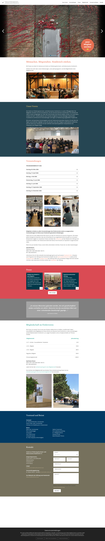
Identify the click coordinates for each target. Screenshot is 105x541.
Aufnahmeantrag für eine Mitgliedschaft (46, 367)
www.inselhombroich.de (63, 256)
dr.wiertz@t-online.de (45, 472)
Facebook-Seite (68, 255)
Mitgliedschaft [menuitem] (85, 2)
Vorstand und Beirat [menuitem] (94, 2)
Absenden (57, 490)
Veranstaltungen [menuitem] (72, 2)
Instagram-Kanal (43, 258)
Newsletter (53, 260)
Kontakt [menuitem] (101, 2)
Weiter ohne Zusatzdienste (51, 538)
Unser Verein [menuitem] (65, 2)
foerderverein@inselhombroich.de (35, 467)
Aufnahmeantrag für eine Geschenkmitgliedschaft (39, 372)
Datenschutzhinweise (63, 538)
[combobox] (66, 454)
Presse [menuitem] (79, 2)
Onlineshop (59, 238)
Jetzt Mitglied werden (87, 44)
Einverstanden (40, 538)
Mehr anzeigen (52, 292)
